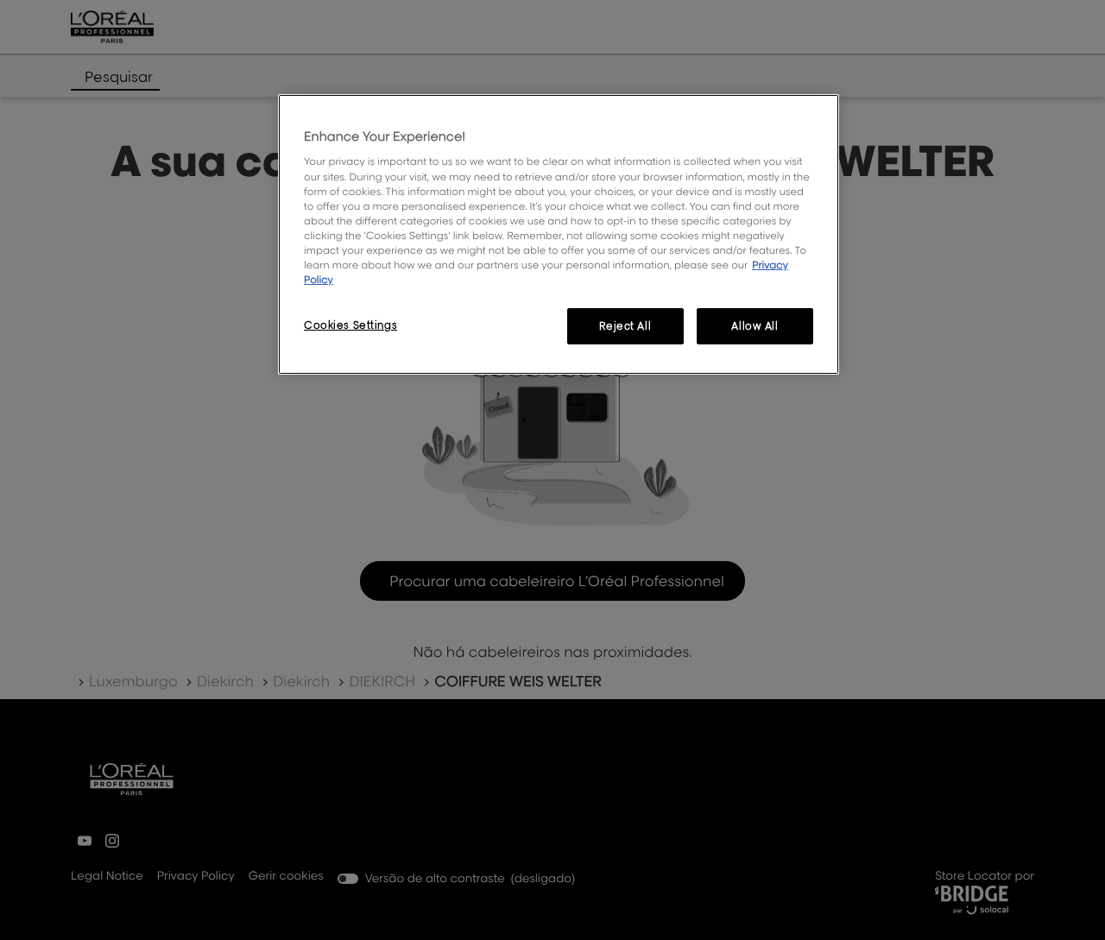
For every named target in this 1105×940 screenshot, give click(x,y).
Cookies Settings (350, 325)
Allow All (754, 325)
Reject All (625, 325)
